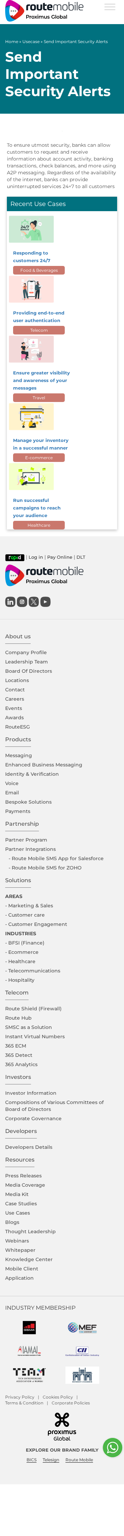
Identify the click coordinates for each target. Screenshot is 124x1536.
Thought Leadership (30, 1231)
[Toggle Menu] (109, 6)
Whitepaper (20, 1250)
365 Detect (18, 1055)
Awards (14, 717)
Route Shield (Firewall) (33, 1009)
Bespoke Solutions (28, 802)
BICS (32, 1459)
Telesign (51, 1459)
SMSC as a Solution (28, 1027)
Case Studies (21, 1203)
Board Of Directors (28, 671)
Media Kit (17, 1194)
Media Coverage (25, 1185)
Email (12, 793)
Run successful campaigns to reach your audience (37, 507)
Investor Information (30, 1093)
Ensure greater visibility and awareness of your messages (41, 380)
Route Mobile (79, 1459)
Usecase (31, 41)
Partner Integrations (30, 849)
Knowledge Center (29, 1259)
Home (11, 41)
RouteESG (17, 727)
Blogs (12, 1222)
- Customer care (25, 915)
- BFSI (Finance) (24, 943)
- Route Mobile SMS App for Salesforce (56, 858)
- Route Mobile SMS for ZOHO (45, 868)
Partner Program (26, 840)
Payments (17, 811)
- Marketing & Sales (29, 906)
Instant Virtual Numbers (35, 1036)
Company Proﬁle (26, 652)
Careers (14, 699)
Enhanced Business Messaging (43, 765)
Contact (15, 690)
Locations (17, 680)
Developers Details (28, 1147)
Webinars (17, 1241)
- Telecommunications (32, 971)
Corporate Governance (33, 1118)
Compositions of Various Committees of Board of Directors (54, 1105)
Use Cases (17, 1213)
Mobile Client (21, 1269)
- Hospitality (19, 980)
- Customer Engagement (36, 924)
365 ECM (15, 1046)
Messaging (18, 755)
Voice (12, 783)
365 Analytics (21, 1064)
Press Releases (23, 1176)
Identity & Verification (32, 774)
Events (13, 708)
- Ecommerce (22, 952)
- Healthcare (20, 961)
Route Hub (18, 1018)
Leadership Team (26, 662)
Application (19, 1278)
